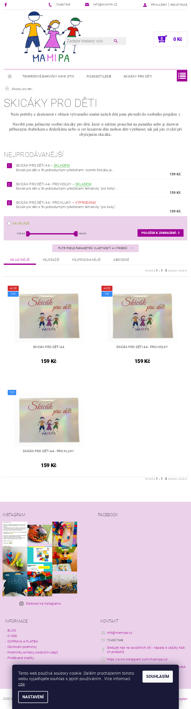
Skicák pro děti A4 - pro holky (53, 184)
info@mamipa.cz (119, 633)
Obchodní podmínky (22, 647)
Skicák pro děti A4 (43, 165)
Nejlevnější (20, 260)
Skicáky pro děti (138, 76)
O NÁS (12, 636)
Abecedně (121, 260)
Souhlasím (157, 676)
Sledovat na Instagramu (43, 603)
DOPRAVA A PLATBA (22, 641)
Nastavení (33, 697)
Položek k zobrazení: (161, 233)
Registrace (178, 4)
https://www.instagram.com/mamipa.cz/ (137, 659)
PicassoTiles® (99, 76)
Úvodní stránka (10, 76)
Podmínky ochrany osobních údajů (32, 652)
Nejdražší (51, 260)
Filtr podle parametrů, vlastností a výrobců (93, 248)
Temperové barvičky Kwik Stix (48, 76)
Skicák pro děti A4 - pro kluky (56, 203)
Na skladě (21, 223)
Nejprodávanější (86, 260)
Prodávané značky (20, 658)
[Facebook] (6, 4)
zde (21, 684)
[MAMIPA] (52, 36)
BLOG (11, 630)
